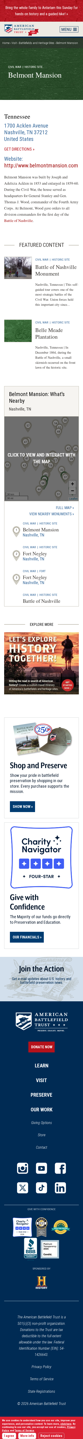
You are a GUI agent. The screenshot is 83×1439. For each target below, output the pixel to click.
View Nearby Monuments (51, 514)
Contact (41, 1147)
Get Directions (26, 149)
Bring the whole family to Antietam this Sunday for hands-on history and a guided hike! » (41, 11)
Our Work (42, 1110)
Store (47, 1135)
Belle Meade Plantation (49, 333)
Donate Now (41, 1047)
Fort (42, 571)
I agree (9, 1436)
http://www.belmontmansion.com (41, 165)
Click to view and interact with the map (41, 458)
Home (23, 29)
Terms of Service (41, 1379)
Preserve (41, 1095)
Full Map (64, 508)
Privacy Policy (41, 1367)
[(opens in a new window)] (22, 1168)
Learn (41, 1066)
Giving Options (41, 1123)
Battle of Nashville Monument (56, 270)
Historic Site (61, 259)
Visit (14, 43)
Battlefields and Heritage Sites (36, 43)
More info (27, 1436)
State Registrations (41, 1391)
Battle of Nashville (18, 220)
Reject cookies (51, 1436)
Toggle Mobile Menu (69, 29)
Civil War (14, 67)
